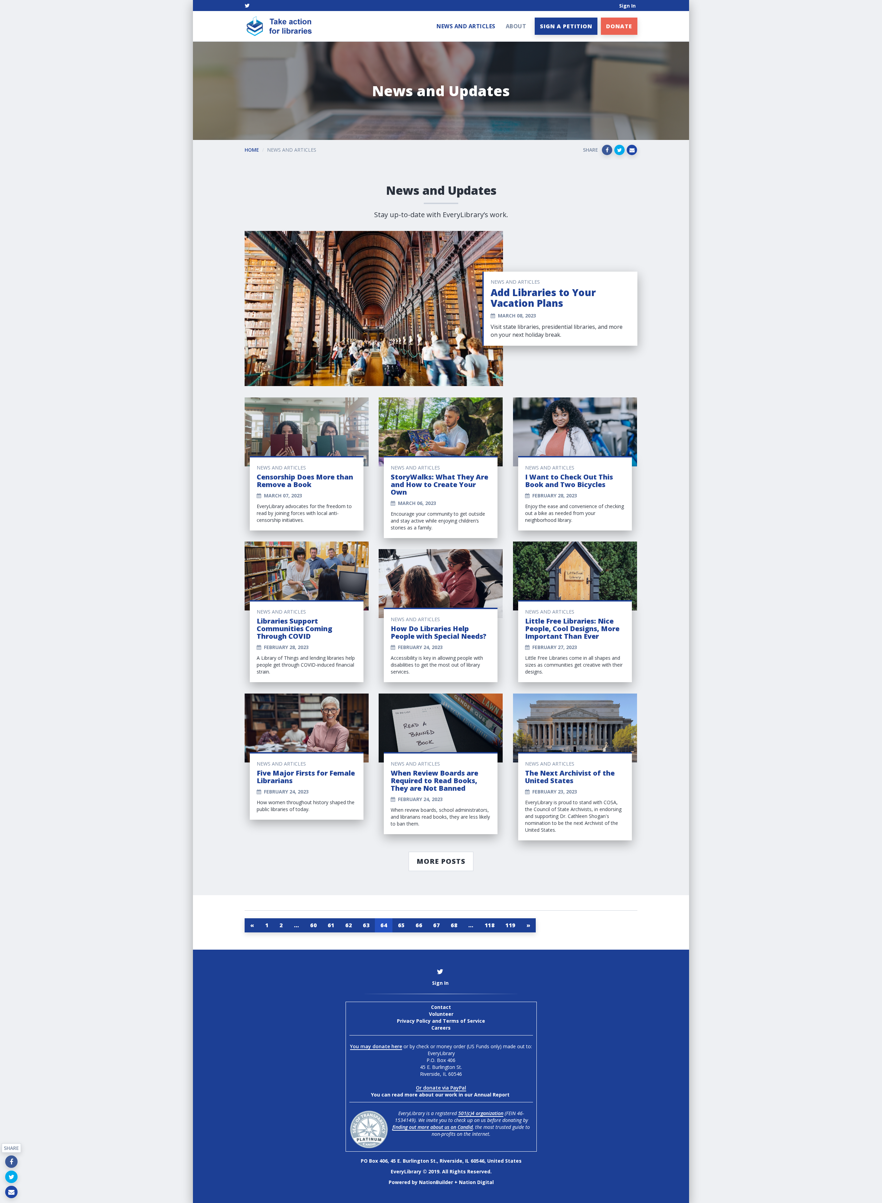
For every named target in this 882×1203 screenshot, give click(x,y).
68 (454, 925)
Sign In (627, 5)
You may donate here (376, 1046)
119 (510, 925)
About (516, 26)
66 (419, 925)
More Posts (441, 861)
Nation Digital (476, 1182)
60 (313, 925)
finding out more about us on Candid (432, 1127)
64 (383, 925)
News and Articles (466, 26)
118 (490, 925)
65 (401, 925)
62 (348, 925)
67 (436, 925)
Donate (619, 26)
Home (252, 149)
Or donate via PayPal (441, 1087)
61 (331, 925)
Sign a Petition (566, 26)
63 (366, 925)
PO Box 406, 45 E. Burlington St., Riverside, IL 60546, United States (441, 1160)
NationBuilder (436, 1182)
